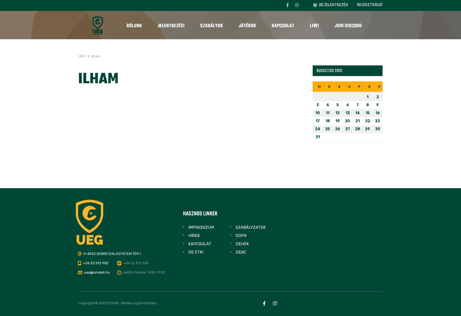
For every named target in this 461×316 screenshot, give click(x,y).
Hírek (194, 235)
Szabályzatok (251, 227)
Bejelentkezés (333, 5)
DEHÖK (242, 244)
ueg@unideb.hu (97, 272)
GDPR (241, 235)
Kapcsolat (199, 244)
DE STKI (195, 252)
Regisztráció (370, 5)
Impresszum (201, 227)
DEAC (241, 252)
